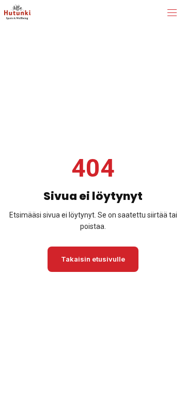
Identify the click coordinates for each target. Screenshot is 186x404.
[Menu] (172, 12)
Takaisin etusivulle (93, 259)
